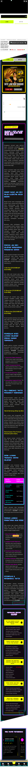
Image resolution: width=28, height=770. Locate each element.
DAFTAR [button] (17, 89)
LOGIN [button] (7, 89)
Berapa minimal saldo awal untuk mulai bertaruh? (12, 683)
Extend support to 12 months (15, 107)
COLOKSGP (3, 39)
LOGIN (7, 59)
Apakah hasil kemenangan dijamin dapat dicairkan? (12, 699)
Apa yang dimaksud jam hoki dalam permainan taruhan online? (12, 623)
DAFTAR (21, 21)
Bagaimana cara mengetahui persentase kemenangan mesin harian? (12, 662)
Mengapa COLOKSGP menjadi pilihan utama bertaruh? (12, 642)
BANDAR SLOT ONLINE (11, 39)
